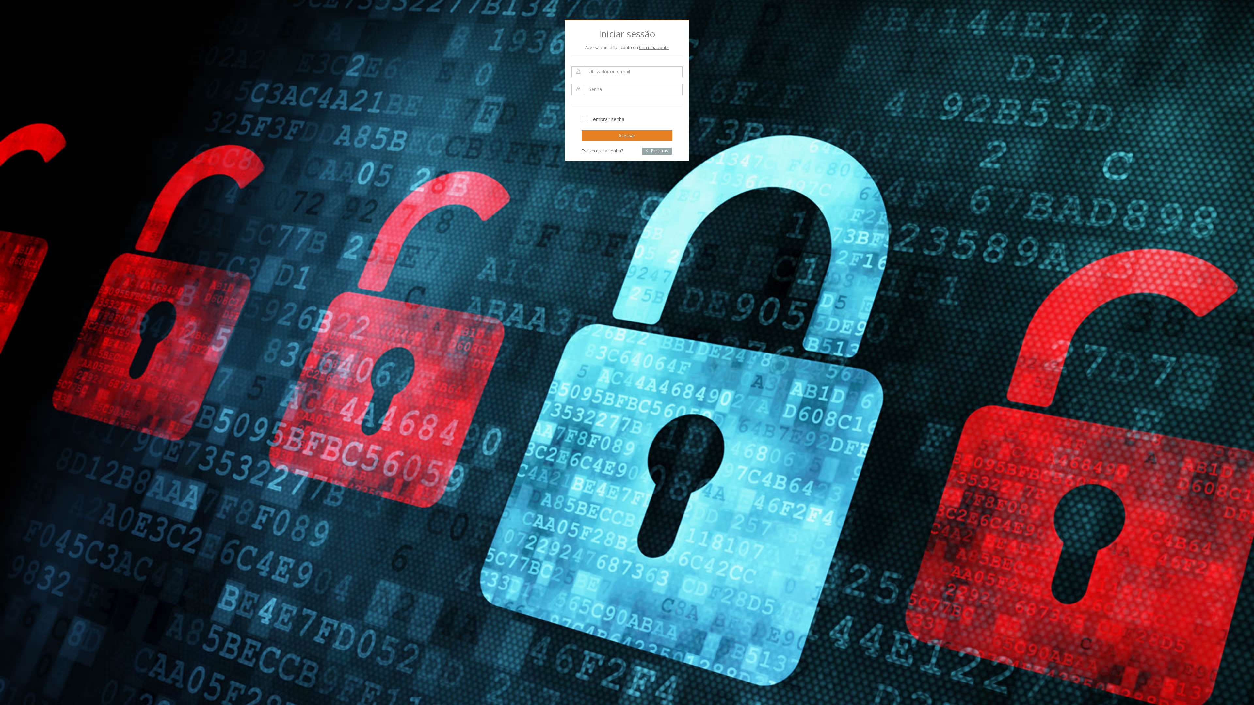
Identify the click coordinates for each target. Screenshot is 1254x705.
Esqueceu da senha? (602, 151)
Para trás (659, 151)
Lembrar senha (607, 119)
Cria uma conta (654, 47)
